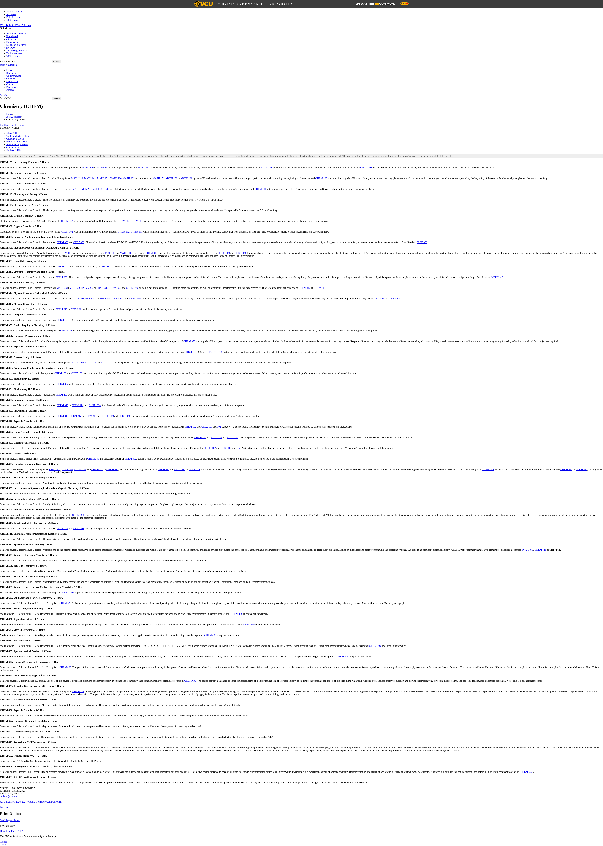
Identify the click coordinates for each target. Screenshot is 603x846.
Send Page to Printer (10, 820)
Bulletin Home (13, 17)
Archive (10, 90)
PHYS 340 (527, 549)
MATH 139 (88, 167)
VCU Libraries (13, 56)
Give (403, 4)
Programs (11, 87)
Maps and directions (16, 44)
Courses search (13, 147)
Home (9, 70)
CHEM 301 (137, 221)
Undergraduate (13, 75)
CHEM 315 (90, 416)
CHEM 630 (190, 680)
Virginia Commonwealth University (255, 4)
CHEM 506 (68, 592)
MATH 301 (62, 528)
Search (3, 95)
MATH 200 (116, 178)
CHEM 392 (566, 469)
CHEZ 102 (106, 362)
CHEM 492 (130, 458)
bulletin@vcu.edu (9, 796)
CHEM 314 (320, 288)
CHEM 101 (267, 167)
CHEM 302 (124, 221)
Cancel (3, 841)
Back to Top (6, 807)
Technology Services (16, 50)
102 (220, 352)
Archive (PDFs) (14, 150)
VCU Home (12, 20)
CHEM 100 (321, 178)
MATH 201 (128, 178)
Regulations (12, 73)
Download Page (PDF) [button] (11, 831)
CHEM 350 (189, 341)
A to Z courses (13, 116)
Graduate (10, 78)
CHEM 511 (540, 549)
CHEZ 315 (194, 469)
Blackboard (12, 36)
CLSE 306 (422, 242)
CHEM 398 (93, 458)
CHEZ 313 (179, 469)
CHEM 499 (488, 469)
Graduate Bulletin (15, 138)
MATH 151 (144, 167)
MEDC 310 (497, 277)
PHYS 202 (87, 288)
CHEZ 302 (78, 242)
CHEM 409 (236, 614)
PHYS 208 (102, 288)
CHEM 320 (95, 405)
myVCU (10, 47)
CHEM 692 (526, 771)
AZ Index (11, 14)
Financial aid (12, 42)
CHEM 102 (67, 221)
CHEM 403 (61, 394)
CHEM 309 (151, 253)
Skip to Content (14, 11)
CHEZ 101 (211, 352)
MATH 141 (103, 167)
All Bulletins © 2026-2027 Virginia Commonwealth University (31, 801)
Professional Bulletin (16, 141)
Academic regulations (17, 144)
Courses (10, 84)
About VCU (12, 133)
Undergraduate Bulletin (18, 136)
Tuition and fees (14, 53)
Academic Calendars (16, 33)
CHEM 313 (304, 288)
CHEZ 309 (240, 253)
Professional (12, 81)
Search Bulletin (7, 61)
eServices (11, 39)
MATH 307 (75, 288)
